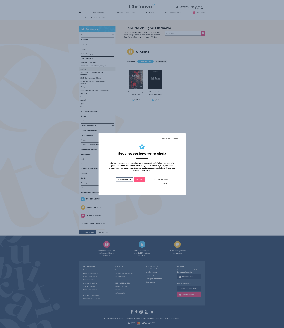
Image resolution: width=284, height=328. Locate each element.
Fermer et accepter (170, 139)
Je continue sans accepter (161, 181)
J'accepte (140, 179)
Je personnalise (124, 179)
